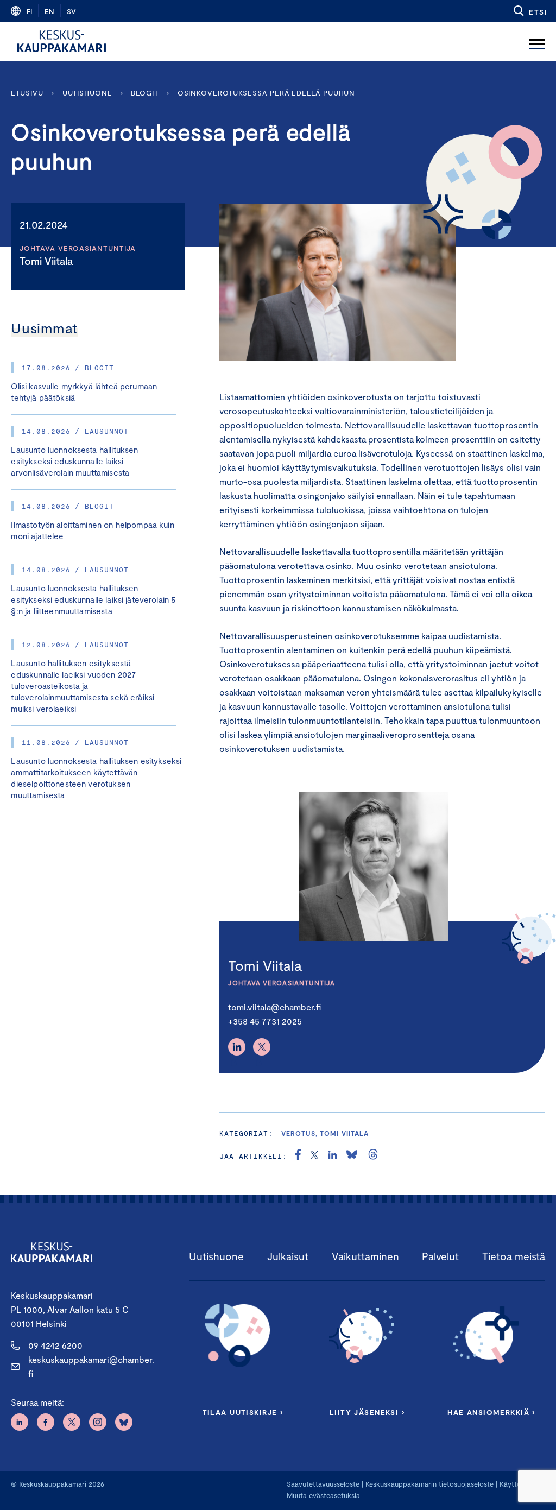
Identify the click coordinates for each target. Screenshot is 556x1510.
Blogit (144, 93)
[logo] (61, 41)
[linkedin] (332, 1155)
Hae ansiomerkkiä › (491, 1412)
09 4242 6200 (55, 1345)
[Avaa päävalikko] (537, 41)
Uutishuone (87, 93)
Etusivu (27, 93)
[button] (529, 11)
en (49, 11)
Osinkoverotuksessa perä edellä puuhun (267, 93)
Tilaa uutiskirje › (243, 1412)
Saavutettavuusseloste (323, 1484)
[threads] (373, 1156)
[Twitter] (261, 1047)
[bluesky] (351, 1156)
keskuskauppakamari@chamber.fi (91, 1366)
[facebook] (298, 1156)
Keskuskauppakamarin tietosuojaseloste (428, 1484)
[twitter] (314, 1155)
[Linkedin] (236, 1047)
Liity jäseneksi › (367, 1412)
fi (29, 11)
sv (71, 11)
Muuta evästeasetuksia (323, 1495)
